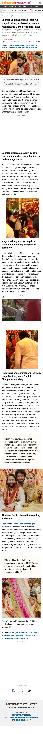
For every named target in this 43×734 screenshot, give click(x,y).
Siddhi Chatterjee (9, 40)
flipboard (16, 715)
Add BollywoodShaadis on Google (22, 84)
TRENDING (13, 6)
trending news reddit (21, 720)
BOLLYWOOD (23, 6)
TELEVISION (34, 6)
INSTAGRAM (32, 45)
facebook (26, 715)
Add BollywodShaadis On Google (16, 11)
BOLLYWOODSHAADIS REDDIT (11, 47)
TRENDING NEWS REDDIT (30, 47)
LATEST (4, 6)
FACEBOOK (23, 45)
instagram (9, 718)
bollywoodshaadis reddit (26, 718)
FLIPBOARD (15, 45)
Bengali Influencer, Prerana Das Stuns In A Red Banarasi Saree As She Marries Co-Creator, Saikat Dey (21, 635)
